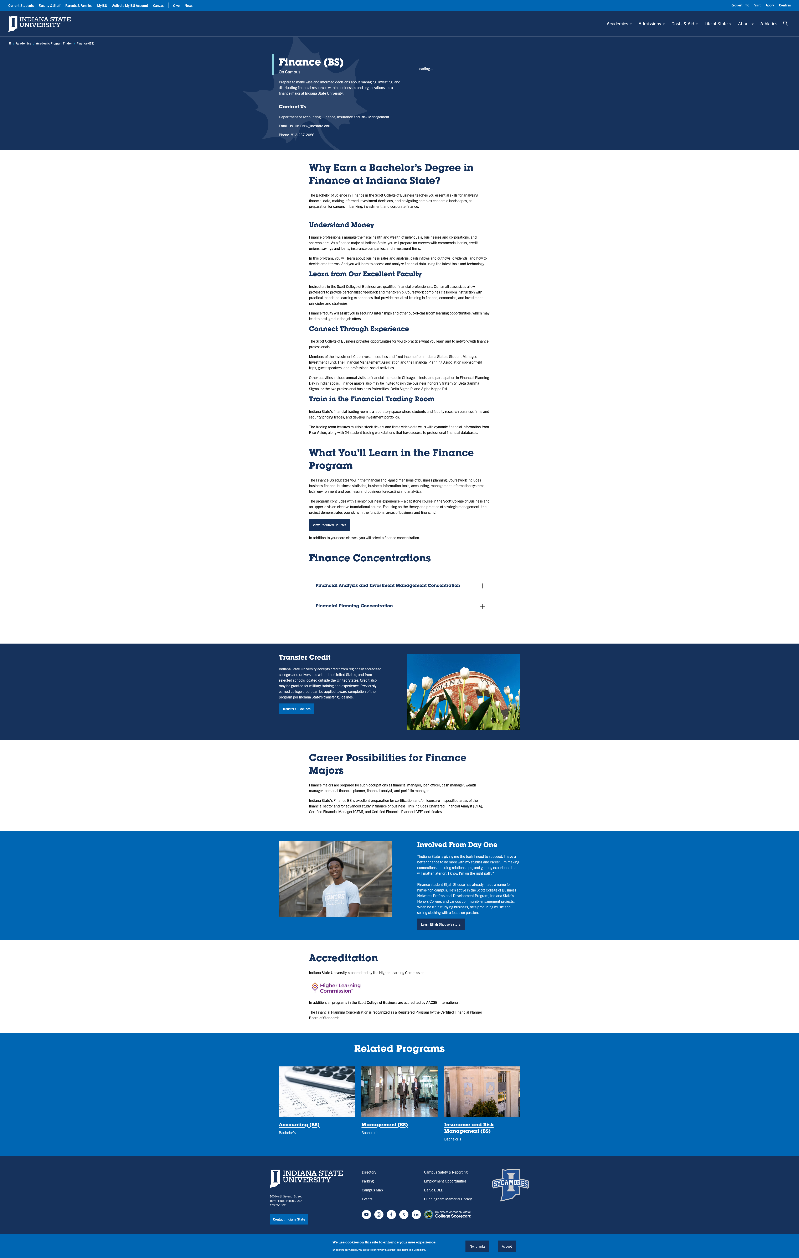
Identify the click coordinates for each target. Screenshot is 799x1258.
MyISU (102, 5)
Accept (507, 1246)
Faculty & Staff (49, 5)
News (188, 5)
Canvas (158, 5)
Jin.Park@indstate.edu (312, 125)
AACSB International (442, 1002)
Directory (369, 1172)
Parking (368, 1181)
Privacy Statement (386, 1249)
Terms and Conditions (413, 1249)
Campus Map (372, 1189)
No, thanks (477, 1246)
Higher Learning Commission (401, 972)
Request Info (740, 5)
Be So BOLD (433, 1189)
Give (176, 5)
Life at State (716, 23)
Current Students (21, 5)
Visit (757, 5)
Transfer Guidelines (296, 709)
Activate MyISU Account (130, 5)
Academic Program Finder (54, 43)
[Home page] (10, 43)
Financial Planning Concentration (354, 606)
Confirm (785, 5)
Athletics (768, 23)
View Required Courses (329, 525)
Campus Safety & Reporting (446, 1172)
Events (367, 1198)
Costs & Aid (682, 23)
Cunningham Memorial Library (448, 1198)
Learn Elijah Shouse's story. (441, 924)
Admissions (650, 23)
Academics (617, 23)
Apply (770, 5)
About (744, 23)
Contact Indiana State (289, 1219)
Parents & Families (78, 5)
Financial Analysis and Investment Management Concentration (388, 586)
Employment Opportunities (445, 1181)
